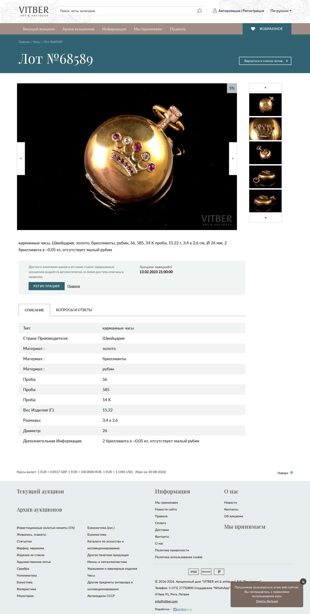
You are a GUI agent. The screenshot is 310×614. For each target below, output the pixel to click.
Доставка (162, 529)
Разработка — (163, 608)
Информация (172, 491)
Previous (21, 158)
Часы (36, 42)
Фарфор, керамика (30, 548)
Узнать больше (267, 601)
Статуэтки (24, 541)
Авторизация (229, 10)
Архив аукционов (39, 509)
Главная (24, 42)
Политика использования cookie (178, 557)
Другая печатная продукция (108, 555)
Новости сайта (166, 509)
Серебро (23, 568)
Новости (230, 502)
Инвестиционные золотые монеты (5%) (46, 527)
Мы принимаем (166, 502)
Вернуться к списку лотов (263, 61)
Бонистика (24, 582)
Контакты (162, 536)
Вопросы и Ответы (74, 309)
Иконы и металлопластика (107, 562)
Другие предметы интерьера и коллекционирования (110, 585)
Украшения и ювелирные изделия (112, 568)
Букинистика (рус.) (101, 527)
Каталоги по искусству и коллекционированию (105, 544)
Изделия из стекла (30, 555)
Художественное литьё (34, 562)
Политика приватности (172, 550)
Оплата (160, 523)
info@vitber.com (166, 601)
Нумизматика (27, 575)
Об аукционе (233, 516)
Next (233, 158)
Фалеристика (26, 589)
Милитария (25, 596)
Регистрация (253, 10)
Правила (178, 29)
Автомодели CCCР (101, 596)
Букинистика (96, 534)
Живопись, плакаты (31, 534)
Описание (34, 310)
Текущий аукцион (40, 491)
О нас (159, 543)
